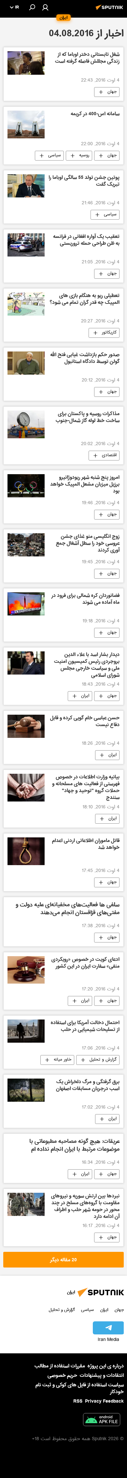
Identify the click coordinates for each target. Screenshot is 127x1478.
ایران (85, 696)
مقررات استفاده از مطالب (60, 1366)
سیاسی (54, 156)
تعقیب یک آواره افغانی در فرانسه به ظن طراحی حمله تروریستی (86, 240)
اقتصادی (109, 455)
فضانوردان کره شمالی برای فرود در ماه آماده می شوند (85, 599)
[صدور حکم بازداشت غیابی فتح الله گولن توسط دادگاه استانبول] (26, 363)
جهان (112, 92)
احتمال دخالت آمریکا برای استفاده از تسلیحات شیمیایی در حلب (85, 1026)
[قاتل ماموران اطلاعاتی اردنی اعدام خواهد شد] (26, 851)
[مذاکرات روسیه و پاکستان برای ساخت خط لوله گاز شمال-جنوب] (26, 424)
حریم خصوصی (62, 1375)
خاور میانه (62, 1060)
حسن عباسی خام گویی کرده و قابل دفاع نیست (85, 722)
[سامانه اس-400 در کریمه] (26, 124)
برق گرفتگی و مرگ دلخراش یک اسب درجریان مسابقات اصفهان (88, 1086)
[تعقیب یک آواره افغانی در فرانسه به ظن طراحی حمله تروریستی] (26, 245)
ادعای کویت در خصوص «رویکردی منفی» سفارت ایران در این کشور (85, 963)
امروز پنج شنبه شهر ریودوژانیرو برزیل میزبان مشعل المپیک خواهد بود (85, 485)
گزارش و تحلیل (103, 1060)
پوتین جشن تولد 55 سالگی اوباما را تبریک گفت (84, 181)
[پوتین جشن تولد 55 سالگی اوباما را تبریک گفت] (26, 185)
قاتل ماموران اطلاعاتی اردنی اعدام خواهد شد (86, 844)
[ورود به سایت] (45, 7)
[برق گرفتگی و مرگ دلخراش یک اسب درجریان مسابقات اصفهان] (26, 1090)
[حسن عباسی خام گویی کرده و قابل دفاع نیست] (26, 726)
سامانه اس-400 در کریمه (95, 114)
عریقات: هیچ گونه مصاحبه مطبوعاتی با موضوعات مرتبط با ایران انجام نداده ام (74, 1146)
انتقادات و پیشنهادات (102, 1376)
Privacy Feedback (104, 1401)
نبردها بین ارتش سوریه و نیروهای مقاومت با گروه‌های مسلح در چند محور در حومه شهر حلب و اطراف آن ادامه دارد (85, 1206)
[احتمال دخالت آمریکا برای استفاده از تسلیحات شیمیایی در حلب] (26, 1031)
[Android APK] (101, 1421)
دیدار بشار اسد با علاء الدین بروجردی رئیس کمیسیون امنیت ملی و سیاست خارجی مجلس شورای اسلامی (87, 665)
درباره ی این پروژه (106, 1366)
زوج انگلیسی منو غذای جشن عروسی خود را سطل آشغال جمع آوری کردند (88, 544)
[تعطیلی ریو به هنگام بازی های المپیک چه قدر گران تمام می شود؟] (26, 304)
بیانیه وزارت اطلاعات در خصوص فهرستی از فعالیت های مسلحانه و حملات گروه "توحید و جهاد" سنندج (86, 787)
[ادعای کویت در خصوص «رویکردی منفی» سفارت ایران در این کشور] (26, 970)
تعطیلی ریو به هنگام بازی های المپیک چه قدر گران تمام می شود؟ (85, 299)
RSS (77, 1401)
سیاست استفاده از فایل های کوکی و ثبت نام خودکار (79, 1388)
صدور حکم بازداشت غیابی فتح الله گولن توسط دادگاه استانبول (85, 358)
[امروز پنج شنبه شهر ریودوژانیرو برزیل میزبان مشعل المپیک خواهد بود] (26, 485)
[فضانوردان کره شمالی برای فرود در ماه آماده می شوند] (26, 603)
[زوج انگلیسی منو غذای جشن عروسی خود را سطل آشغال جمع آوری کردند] (26, 544)
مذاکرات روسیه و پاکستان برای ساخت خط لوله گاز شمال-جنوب (88, 418)
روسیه (84, 156)
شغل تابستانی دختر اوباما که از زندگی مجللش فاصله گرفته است (87, 58)
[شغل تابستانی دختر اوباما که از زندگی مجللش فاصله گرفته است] (26, 62)
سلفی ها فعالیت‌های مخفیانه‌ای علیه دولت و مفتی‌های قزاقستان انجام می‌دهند (68, 909)
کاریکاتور (109, 333)
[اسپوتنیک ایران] (110, 10)
